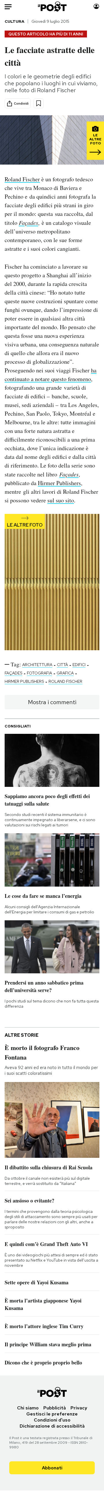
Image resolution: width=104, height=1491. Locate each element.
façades (13, 673)
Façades (28, 222)
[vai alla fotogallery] (52, 582)
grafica (65, 673)
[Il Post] (52, 6)
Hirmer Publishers (59, 483)
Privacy (78, 1408)
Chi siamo (28, 1408)
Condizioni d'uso (52, 1420)
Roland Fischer (22, 179)
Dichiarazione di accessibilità (52, 1426)
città (62, 664)
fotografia (39, 673)
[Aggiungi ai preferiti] (38, 103)
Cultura (14, 21)
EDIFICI (79, 664)
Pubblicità (54, 1408)
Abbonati (52, 1468)
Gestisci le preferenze (52, 1414)
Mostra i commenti (52, 702)
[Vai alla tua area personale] (96, 6)
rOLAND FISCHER (65, 681)
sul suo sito (60, 500)
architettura (37, 664)
